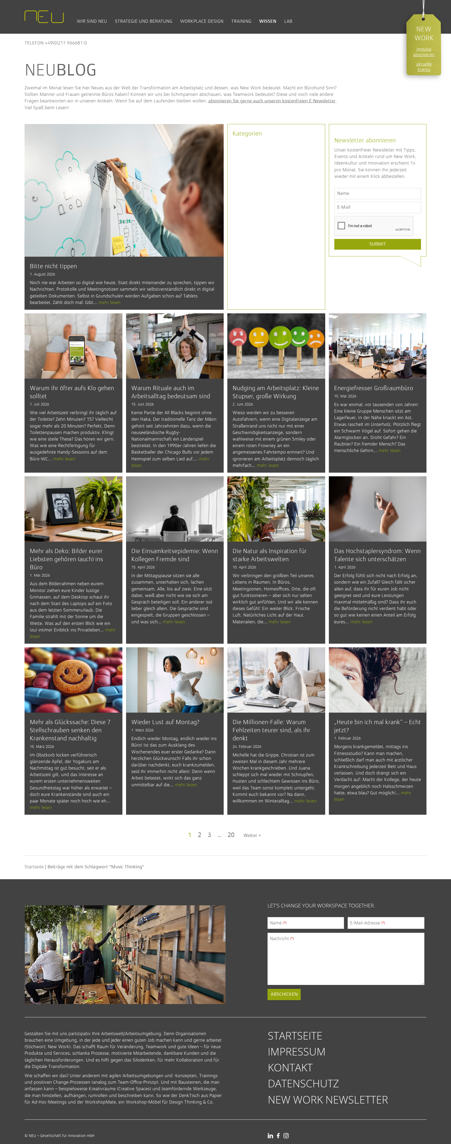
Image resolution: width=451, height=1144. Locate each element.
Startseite (34, 866)
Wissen (267, 21)
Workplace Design (201, 21)
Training (241, 21)
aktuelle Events (424, 67)
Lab (288, 21)
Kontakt (290, 1067)
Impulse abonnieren (424, 52)
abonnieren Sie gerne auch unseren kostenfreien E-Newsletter (272, 101)
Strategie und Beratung (143, 21)
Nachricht (282, 938)
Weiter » (252, 835)
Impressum (297, 1051)
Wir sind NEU (92, 21)
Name (278, 922)
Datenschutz (303, 1083)
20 (231, 835)
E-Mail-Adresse (367, 922)
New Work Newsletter (328, 1099)
